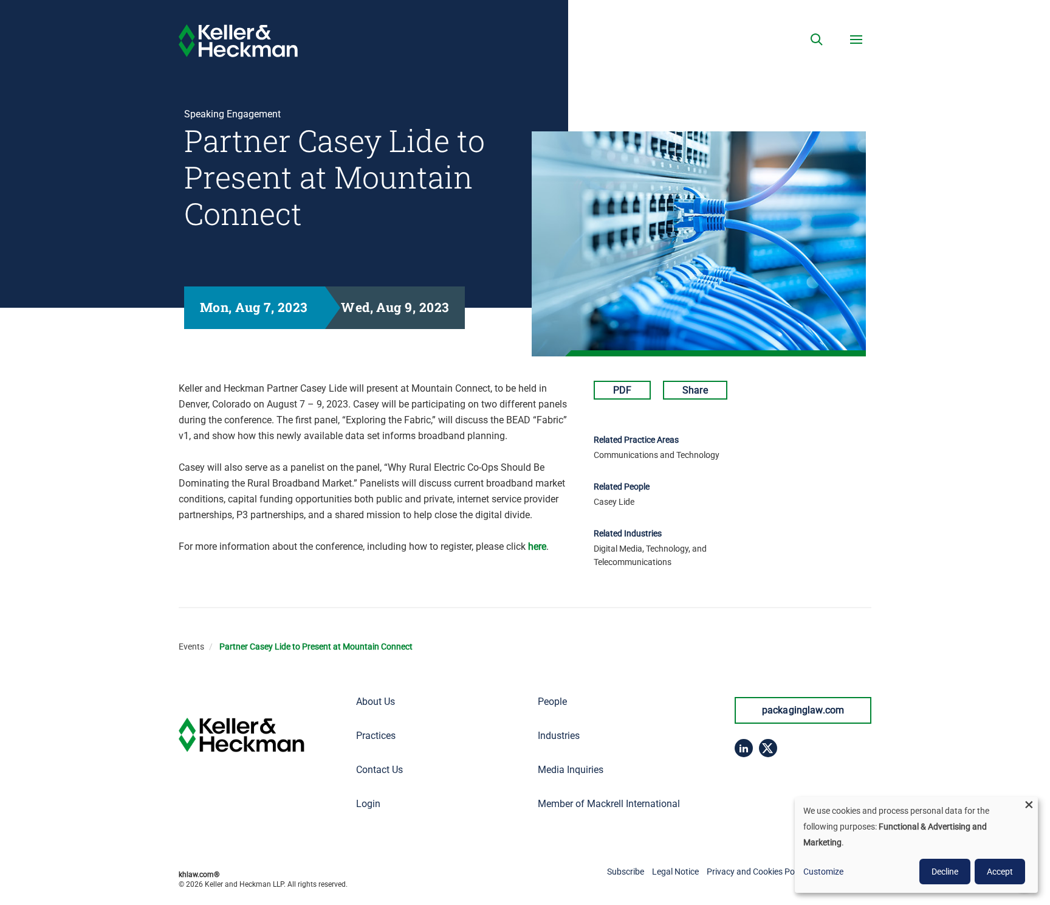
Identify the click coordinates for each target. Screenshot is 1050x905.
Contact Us (379, 769)
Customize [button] (823, 871)
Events (191, 646)
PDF (622, 390)
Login (368, 804)
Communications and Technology (656, 455)
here (537, 546)
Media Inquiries (570, 769)
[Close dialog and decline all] (1029, 804)
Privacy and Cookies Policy (757, 871)
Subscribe (625, 871)
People (552, 701)
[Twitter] (768, 748)
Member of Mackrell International (609, 804)
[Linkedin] (744, 748)
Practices (376, 735)
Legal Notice (675, 871)
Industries (559, 735)
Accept (1000, 871)
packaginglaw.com (803, 710)
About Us (375, 701)
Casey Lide (614, 502)
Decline (945, 871)
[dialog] (916, 845)
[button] (816, 39)
